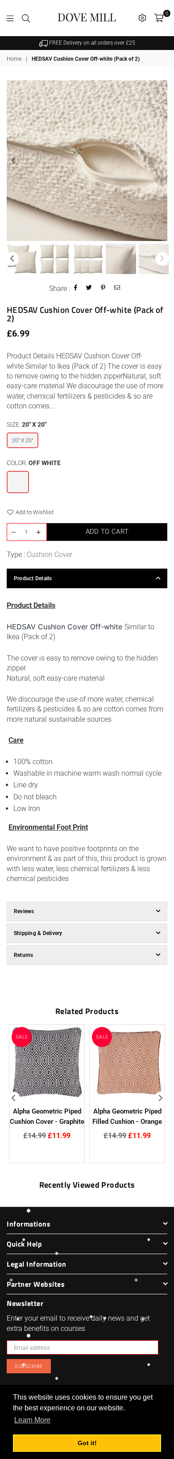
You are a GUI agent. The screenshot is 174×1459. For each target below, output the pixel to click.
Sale (22, 1037)
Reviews (24, 911)
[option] (90, 43)
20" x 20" (22, 440)
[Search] (26, 18)
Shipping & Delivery (38, 933)
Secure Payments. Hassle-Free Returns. (94, 43)
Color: (34, 462)
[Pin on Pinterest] (103, 288)
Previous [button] (13, 160)
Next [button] (160, 160)
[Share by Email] (117, 288)
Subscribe (29, 1366)
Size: (26, 424)
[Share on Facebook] (76, 288)
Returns (23, 955)
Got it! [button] (87, 1443)
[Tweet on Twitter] (89, 288)
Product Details (33, 578)
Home (14, 59)
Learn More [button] (32, 1420)
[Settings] (142, 18)
